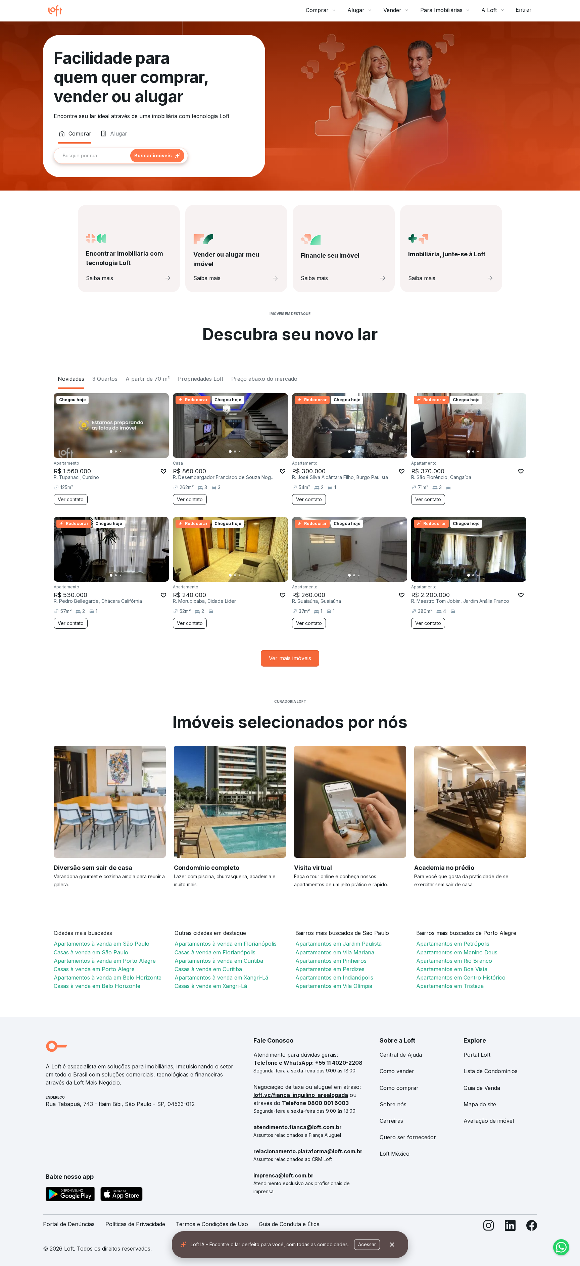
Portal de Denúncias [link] (69, 1224)
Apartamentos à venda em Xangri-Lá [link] (221, 977)
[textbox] (121, 156)
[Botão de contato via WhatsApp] (561, 1247)
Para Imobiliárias (441, 10)
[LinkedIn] (510, 1227)
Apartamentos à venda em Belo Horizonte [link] (107, 977)
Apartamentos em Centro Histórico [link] (460, 977)
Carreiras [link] (391, 1120)
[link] (290, 658)
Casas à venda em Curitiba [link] (208, 969)
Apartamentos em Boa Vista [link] (451, 969)
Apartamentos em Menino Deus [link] (456, 952)
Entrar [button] (524, 9)
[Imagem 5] (130, 451)
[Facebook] (531, 1227)
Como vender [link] (397, 1071)
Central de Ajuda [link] (401, 1054)
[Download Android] (70, 1195)
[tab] (74, 133)
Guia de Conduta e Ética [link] (289, 1224)
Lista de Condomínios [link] (491, 1071)
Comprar (317, 10)
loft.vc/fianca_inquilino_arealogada (300, 1095)
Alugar (356, 10)
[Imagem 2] (116, 452)
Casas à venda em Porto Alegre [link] (94, 969)
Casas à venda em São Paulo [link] (91, 952)
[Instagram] (488, 1227)
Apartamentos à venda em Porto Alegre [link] (105, 960)
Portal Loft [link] (477, 1054)
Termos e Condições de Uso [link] (212, 1224)
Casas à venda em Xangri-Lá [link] (211, 986)
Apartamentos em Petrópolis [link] (452, 943)
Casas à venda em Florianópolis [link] (215, 952)
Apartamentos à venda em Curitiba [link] (219, 960)
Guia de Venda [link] (482, 1088)
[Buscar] (157, 155)
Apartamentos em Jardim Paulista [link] (338, 943)
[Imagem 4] (125, 451)
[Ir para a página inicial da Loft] (57, 10)
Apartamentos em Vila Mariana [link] (334, 952)
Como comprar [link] (399, 1088)
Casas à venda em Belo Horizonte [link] (97, 986)
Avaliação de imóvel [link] (489, 1120)
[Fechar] (392, 1244)
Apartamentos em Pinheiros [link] (331, 960)
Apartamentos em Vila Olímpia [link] (333, 986)
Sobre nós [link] (393, 1104)
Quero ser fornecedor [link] (408, 1137)
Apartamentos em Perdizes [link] (330, 969)
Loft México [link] (394, 1153)
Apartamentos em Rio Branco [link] (454, 960)
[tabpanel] (154, 156)
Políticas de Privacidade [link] (135, 1224)
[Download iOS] (121, 1195)
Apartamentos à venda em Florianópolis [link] (226, 943)
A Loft (489, 10)
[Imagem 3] (120, 451)
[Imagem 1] (111, 451)
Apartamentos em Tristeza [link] (450, 986)
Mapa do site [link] (480, 1104)
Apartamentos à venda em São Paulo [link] (101, 943)
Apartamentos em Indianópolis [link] (334, 977)
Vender (392, 10)
